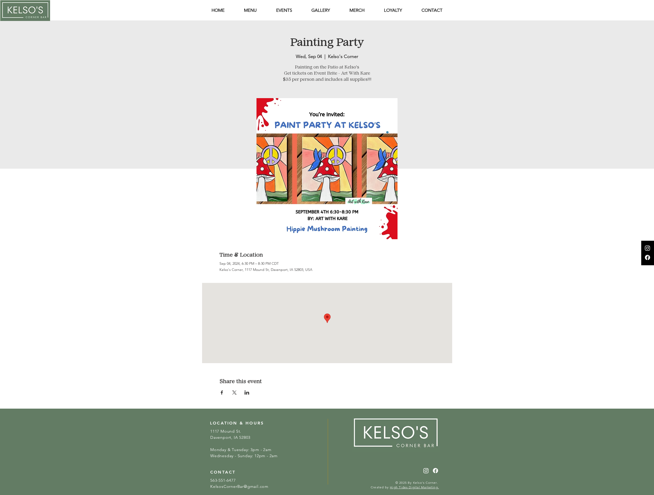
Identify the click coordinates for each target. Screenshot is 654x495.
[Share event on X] (234, 392)
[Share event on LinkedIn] (246, 392)
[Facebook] (647, 257)
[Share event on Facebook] (221, 392)
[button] (432, 10)
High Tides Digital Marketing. (414, 487)
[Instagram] (647, 248)
